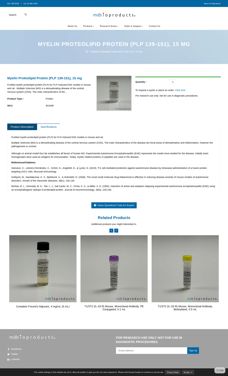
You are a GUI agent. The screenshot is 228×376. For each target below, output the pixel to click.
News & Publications (212, 4)
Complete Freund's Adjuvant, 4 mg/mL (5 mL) (43, 306)
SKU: (10, 105)
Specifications (49, 126)
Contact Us (154, 26)
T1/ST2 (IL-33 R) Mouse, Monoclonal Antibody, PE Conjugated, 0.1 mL (114, 308)
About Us (72, 26)
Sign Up (193, 350)
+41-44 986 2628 (30, 4)
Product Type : (15, 98)
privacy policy (173, 372)
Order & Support (133, 26)
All (87, 51)
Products (88, 26)
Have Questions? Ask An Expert (116, 205)
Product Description (22, 126)
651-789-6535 (13, 4)
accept (188, 372)
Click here (180, 90)
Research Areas (108, 26)
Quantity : (140, 82)
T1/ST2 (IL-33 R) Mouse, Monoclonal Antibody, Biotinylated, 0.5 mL (185, 308)
